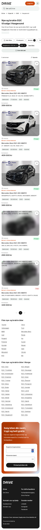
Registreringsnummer (13, 447)
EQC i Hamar (5, 391)
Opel (22, 349)
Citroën (23, 352)
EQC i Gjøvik (25, 401)
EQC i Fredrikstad (26, 373)
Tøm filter (31, 45)
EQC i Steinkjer (26, 411)
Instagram (24, 506)
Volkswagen (5, 328)
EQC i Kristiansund (7, 408)
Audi (3, 335)
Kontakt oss (7, 506)
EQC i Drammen (6, 377)
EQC (17, 13)
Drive (3, 13)
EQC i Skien (25, 377)
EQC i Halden (6, 394)
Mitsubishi (5, 352)
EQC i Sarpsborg (7, 404)
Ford (22, 328)
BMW (3, 331)
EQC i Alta (24, 415)
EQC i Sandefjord (26, 404)
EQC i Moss (5, 384)
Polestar (4, 342)
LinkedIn (23, 504)
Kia (22, 338)
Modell (31, 40)
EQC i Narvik (5, 411)
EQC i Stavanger (26, 370)
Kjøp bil (10, 13)
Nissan (23, 345)
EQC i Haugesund (7, 415)
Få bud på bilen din (20, 465)
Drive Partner (25, 495)
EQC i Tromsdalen (27, 408)
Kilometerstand (11, 455)
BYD (3, 355)
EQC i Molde (5, 397)
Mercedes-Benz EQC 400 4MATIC (14, 93)
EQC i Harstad (6, 401)
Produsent (19, 40)
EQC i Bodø (5, 387)
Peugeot (4, 338)
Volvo (23, 324)
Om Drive (6, 492)
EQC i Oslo (5, 367)
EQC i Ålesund (25, 380)
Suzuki (23, 342)
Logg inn (30, 3)
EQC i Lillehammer (27, 394)
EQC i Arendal (25, 387)
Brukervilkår (6, 524)
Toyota (4, 324)
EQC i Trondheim (7, 370)
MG (22, 355)
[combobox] (20, 8)
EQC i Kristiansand (7, 373)
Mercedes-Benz (26, 331)
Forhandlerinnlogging (27, 492)
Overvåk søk (21, 50)
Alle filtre (9, 40)
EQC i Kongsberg (26, 397)
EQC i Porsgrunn (26, 384)
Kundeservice (7, 504)
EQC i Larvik (25, 391)
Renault (4, 349)
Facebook (24, 509)
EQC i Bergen (25, 367)
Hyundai (4, 345)
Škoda (23, 335)
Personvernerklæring (9, 521)
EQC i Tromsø (6, 380)
